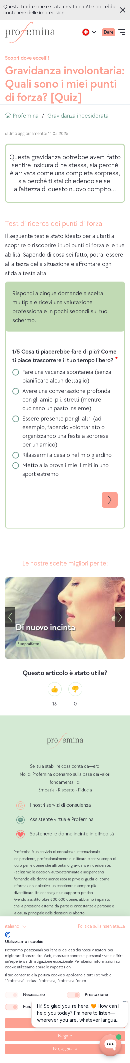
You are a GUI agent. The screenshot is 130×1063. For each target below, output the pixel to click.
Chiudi (124, 10)
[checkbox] (11, 995)
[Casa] (30, 32)
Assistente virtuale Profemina (62, 819)
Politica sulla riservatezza (101, 926)
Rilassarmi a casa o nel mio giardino (67, 455)
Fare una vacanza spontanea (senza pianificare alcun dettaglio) (66, 376)
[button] (16, 927)
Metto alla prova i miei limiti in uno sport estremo (65, 470)
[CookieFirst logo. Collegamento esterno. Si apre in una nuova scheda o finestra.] (7, 935)
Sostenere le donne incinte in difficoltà (72, 834)
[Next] (120, 617)
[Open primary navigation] (122, 32)
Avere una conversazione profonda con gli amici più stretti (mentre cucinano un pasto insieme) (66, 400)
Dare (108, 32)
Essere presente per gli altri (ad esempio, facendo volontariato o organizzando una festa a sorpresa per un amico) (65, 431)
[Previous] (10, 617)
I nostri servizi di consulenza (60, 805)
